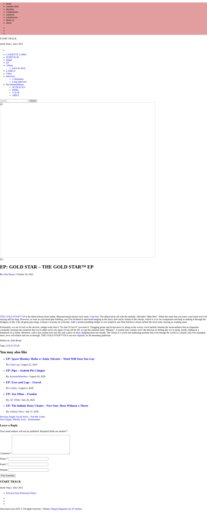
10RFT (15, 95)
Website (4, 470)
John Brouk (9, 274)
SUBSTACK (12, 57)
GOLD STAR (13, 345)
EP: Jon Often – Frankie (21, 394)
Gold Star (94, 316)
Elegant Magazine (59, 509)
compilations (12, 12)
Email (3, 464)
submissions (12, 17)
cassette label (12, 6)
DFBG (15, 90)
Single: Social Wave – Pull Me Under (22, 416)
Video (9, 73)
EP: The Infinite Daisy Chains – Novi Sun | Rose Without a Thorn (47, 405)
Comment (5, 453)
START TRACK (8, 38)
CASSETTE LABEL (16, 54)
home (8, 3)
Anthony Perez (16, 411)
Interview (10, 76)
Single (9, 60)
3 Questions (17, 79)
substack (10, 14)
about (8, 23)
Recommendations (15, 84)
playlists (10, 9)
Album (9, 65)
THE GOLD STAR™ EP (12, 316)
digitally (81, 335)
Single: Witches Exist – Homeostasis (20, 419)
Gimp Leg (15, 364)
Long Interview (19, 81)
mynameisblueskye (19, 376)
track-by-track (18, 68)
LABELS (10, 71)
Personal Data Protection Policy (21, 493)
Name (4, 458)
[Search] (1, 49)
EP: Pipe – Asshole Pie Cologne (25, 370)
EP (7, 62)
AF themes (76, 509)
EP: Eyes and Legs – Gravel (23, 382)
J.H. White (15, 400)
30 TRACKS (18, 87)
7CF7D (15, 92)
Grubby (14, 388)
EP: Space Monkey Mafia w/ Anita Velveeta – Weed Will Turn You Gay (50, 358)
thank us (10, 20)
